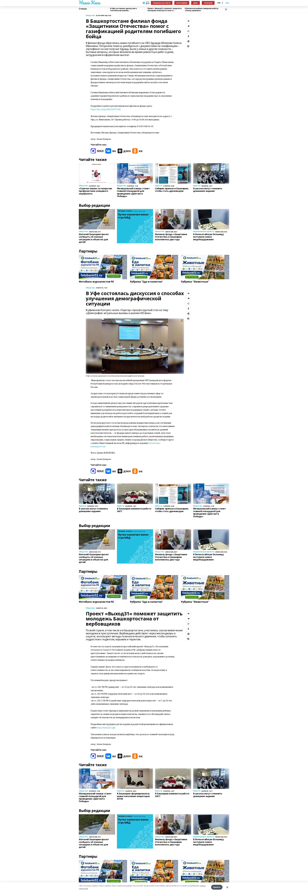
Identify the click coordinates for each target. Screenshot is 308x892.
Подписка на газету (161, 3)
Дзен (195, 3)
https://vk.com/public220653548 (106, 109)
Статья (83, 8)
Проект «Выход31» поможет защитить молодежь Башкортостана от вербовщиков (165, 9)
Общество (90, 15)
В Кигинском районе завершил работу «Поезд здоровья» (201, 9)
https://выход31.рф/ (106, 727)
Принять (217, 887)
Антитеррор (181, 3)
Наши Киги (89, 2)
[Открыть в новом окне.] (97, 151)
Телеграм (208, 3)
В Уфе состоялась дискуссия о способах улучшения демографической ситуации (123, 9)
